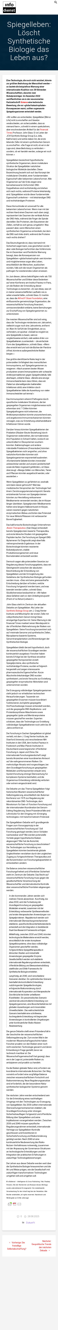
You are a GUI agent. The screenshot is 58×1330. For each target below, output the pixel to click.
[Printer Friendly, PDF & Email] (14, 1204)
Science (24, 102)
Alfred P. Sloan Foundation (30, 298)
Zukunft (30, 1222)
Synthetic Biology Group (17, 611)
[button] (55, 3)
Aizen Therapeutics (16, 528)
